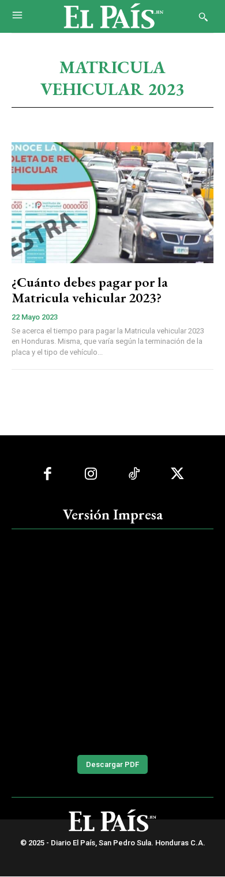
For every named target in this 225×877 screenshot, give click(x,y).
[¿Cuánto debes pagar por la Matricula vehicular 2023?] (112, 202)
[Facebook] (47, 474)
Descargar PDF (112, 764)
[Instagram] (91, 474)
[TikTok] (134, 474)
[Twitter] (177, 474)
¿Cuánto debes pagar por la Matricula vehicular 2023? (90, 289)
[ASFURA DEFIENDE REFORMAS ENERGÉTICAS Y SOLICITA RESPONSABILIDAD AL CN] (112, 640)
